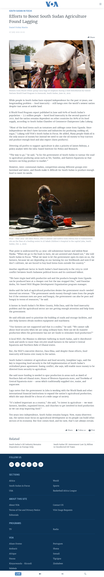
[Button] (91, 37)
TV (10, 529)
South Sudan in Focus (19, 486)
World (56, 481)
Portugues (58, 543)
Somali (56, 553)
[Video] (40, 574)
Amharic (13, 549)
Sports (56, 486)
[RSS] (34, 464)
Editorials (14, 515)
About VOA (14, 505)
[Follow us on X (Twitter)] (17, 464)
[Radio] (62, 574)
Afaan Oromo (15, 543)
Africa (12, 481)
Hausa (12, 558)
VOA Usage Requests (62, 510)
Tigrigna (57, 558)
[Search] (85, 574)
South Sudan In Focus (20, 11)
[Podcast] (40, 464)
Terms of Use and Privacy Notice (24, 510)
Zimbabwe (58, 563)
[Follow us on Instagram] (29, 464)
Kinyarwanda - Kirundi (20, 563)
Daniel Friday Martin (18, 27)
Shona (56, 549)
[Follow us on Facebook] (11, 464)
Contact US (58, 505)
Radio (56, 529)
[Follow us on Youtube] (23, 464)
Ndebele (13, 568)
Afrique (12, 553)
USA (11, 491)
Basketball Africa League (65, 491)
